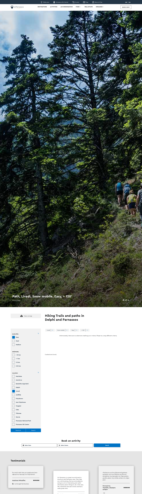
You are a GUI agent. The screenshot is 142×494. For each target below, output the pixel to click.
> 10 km (18, 355)
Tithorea (18, 413)
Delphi (18, 387)
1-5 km (18, 362)
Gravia (18, 417)
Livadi (18, 391)
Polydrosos (19, 398)
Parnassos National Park (23, 421)
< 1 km (18, 358)
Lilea (17, 409)
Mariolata (19, 376)
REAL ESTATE (89, 7)
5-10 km (18, 366)
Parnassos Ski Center (22, 424)
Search (107, 445)
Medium (18, 344)
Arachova (19, 380)
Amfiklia (18, 395)
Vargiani (18, 406)
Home (14, 300)
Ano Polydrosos (21, 402)
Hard (17, 341)
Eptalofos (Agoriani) (22, 384)
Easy (17, 337)
